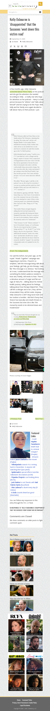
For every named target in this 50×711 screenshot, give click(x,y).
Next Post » (39, 419)
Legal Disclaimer (25, 705)
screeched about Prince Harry (21, 92)
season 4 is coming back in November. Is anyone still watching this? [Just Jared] (23, 467)
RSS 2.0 (26, 503)
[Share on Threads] (22, 46)
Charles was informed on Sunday (20, 583)
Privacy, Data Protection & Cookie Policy (24, 702)
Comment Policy (27, 700)
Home (18, 700)
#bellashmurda (32, 317)
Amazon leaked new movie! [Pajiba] (24, 459)
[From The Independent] (19, 251)
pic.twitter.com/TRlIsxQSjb (21, 319)
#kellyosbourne (23, 317)
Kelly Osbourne (27, 42)
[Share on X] (14, 46)
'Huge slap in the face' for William (20, 598)
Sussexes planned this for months (20, 569)
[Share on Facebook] (11, 46)
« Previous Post (16, 419)
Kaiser (16, 42)
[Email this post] (26, 46)
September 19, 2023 (30, 324)
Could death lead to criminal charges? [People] (35, 446)
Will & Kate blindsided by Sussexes (20, 554)
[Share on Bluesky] (18, 46)
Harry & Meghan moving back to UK (20, 539)
